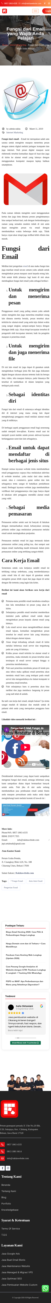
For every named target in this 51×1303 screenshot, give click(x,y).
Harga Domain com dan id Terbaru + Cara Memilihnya (25, 945)
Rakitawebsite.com (25, 873)
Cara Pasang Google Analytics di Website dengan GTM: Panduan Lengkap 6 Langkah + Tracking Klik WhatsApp (26, 969)
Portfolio (6, 1203)
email (25, 266)
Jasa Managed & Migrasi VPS (17, 1272)
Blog (3, 1197)
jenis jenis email (35, 881)
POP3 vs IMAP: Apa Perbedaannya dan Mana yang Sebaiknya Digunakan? (24, 983)
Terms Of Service (10, 1228)
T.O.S (4, 1234)
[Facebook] (45, 3)
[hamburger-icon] (35, 11)
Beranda (5, 1184)
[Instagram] (8, 1168)
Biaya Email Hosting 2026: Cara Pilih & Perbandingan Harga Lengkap (24, 933)
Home (5, 45)
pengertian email (11, 888)
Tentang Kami (8, 1191)
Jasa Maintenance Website (15, 1266)
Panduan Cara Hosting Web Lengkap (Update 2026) (24, 956)
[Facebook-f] (2, 1168)
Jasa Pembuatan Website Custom (19, 1284)
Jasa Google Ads (10, 1253)
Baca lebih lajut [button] (15, 1030)
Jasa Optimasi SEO (11, 1278)
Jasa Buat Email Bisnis (13, 1259)
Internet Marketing (18, 45)
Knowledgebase (9, 1209)
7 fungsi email (17, 881)
